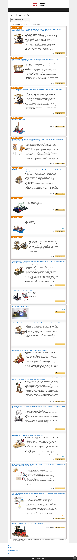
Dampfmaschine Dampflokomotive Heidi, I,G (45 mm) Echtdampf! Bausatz (28, 523)
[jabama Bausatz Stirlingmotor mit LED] (20, 313)
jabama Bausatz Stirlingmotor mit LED (20, 306)
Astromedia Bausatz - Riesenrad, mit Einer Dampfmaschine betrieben (27, 239)
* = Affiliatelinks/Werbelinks (14, 550)
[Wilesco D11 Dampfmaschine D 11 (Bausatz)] (20, 208)
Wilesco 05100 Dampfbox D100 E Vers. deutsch (22, 290)
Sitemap (10, 553)
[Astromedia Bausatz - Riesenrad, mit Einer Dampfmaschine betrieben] (20, 245)
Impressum (10, 547)
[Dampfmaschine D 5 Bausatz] (18, 127)
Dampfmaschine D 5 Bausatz (18, 119)
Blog (9, 545)
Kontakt (10, 552)
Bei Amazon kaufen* (60, 53)
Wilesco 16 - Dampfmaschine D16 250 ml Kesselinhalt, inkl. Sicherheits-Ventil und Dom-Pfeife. (33, 219)
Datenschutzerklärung (12, 549)
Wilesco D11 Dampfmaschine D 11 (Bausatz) (22, 200)
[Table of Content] (28, 19)
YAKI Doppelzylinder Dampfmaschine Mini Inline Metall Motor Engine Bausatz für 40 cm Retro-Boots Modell (36, 322)
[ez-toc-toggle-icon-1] (27, 19)
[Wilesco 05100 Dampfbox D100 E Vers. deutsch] (20, 297)
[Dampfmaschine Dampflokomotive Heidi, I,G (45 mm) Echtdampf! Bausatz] (20, 531)
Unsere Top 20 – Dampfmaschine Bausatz (20, 21)
